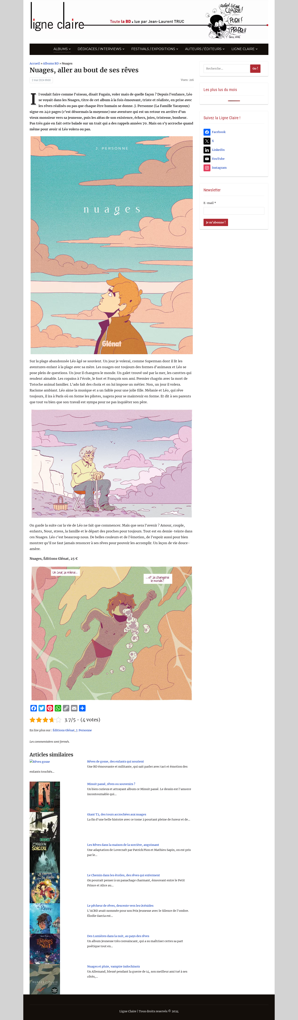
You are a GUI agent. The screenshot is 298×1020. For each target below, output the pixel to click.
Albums (61, 49)
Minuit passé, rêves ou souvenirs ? (111, 784)
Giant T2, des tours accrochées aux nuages (116, 814)
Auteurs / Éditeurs (203, 49)
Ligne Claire (243, 49)
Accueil (35, 63)
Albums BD (51, 63)
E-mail (210, 203)
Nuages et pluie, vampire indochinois (113, 966)
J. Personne (84, 730)
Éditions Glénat (64, 730)
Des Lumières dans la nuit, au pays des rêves (118, 936)
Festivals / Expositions (153, 49)
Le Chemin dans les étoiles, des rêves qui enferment (123, 875)
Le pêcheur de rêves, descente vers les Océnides (120, 905)
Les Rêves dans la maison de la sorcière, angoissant (123, 845)
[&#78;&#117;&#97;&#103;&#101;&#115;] (112, 245)
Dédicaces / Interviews (99, 49)
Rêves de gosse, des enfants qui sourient (115, 761)
